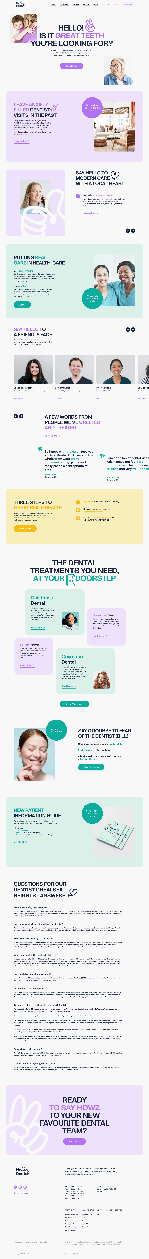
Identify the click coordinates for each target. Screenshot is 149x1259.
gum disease (53, 961)
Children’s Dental (70, 1218)
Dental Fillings (69, 1221)
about (53, 5)
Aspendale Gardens (77, 913)
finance (76, 5)
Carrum (84, 1218)
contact (86, 5)
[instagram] (20, 1187)
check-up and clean (92, 942)
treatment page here (48, 980)
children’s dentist (87, 928)
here (108, 947)
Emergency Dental (71, 1224)
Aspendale (85, 1224)
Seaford (84, 1221)
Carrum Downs (100, 913)
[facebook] (15, 1187)
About (22, 304)
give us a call (66, 997)
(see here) (66, 992)
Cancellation (43, 1242)
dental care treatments (47, 944)
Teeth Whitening (70, 1227)
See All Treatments (74, 704)
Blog (96, 5)
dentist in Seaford (24, 913)
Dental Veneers (70, 1230)
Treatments (64, 5)
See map (100, 1191)
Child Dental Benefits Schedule (106, 995)
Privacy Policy (19, 1242)
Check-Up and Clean (72, 1214)
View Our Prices (91, 767)
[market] (25, 1187)
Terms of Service (31, 1242)
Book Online (128, 4)
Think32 (75, 1254)
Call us (21, 1069)
